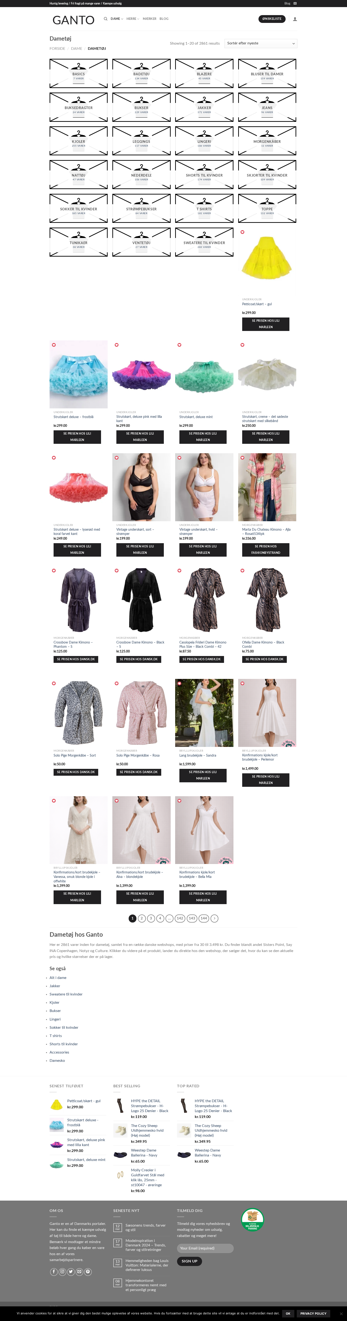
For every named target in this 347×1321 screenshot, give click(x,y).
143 (192, 918)
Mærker (150, 18)
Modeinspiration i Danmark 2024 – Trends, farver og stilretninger (146, 1245)
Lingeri (55, 1019)
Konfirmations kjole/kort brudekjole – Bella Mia (197, 875)
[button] (243, 232)
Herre (131, 18)
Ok (288, 1313)
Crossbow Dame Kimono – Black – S (140, 645)
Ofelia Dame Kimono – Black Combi (263, 645)
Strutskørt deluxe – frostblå (73, 417)
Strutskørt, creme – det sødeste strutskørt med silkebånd (265, 419)
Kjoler (54, 1002)
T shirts (56, 1036)
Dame (115, 18)
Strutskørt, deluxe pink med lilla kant (139, 419)
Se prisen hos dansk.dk (76, 659)
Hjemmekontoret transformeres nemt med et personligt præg (146, 1285)
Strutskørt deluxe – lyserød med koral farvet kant (77, 532)
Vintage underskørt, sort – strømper (135, 532)
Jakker (55, 986)
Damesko (57, 1061)
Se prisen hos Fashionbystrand (265, 550)
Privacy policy (313, 1313)
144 (204, 918)
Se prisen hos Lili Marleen (266, 324)
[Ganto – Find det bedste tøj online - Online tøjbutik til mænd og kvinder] (73, 19)
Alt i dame (58, 978)
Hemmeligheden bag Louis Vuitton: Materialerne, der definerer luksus (147, 1265)
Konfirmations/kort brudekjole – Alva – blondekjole (139, 875)
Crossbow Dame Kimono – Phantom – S (73, 645)
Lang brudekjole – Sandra (197, 755)
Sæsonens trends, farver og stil (146, 1228)
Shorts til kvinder (64, 1044)
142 (180, 918)
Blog (287, 3)
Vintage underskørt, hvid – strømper (198, 532)
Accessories (59, 1052)
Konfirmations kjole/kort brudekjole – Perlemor (260, 758)
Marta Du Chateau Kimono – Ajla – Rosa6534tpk (266, 532)
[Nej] (341, 1315)
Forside (57, 49)
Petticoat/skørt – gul (257, 304)
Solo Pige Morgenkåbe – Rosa (138, 755)
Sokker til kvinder (64, 1027)
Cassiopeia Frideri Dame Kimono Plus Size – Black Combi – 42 (202, 645)
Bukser (55, 1011)
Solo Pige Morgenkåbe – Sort (75, 755)
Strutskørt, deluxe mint (196, 417)
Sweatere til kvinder (66, 994)
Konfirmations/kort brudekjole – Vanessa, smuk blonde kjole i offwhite (77, 877)
